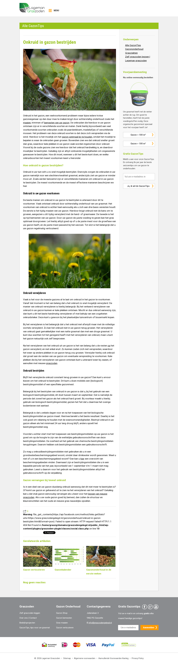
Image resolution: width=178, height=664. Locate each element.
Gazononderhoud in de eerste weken (98, 571)
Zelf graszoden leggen (29, 613)
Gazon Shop (61, 613)
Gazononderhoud (134, 49)
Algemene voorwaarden (84, 658)
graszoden (51, 363)
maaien (27, 122)
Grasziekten (131, 53)
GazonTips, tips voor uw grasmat (34, 627)
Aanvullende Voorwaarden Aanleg (113, 658)
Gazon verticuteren (65, 627)
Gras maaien (62, 622)
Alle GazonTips (133, 45)
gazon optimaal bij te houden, (77, 136)
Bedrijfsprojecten (27, 622)
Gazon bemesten (64, 618)
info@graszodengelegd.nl (100, 622)
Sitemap (67, 658)
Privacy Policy (138, 658)
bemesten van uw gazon (56, 122)
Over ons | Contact (28, 618)
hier (82, 458)
